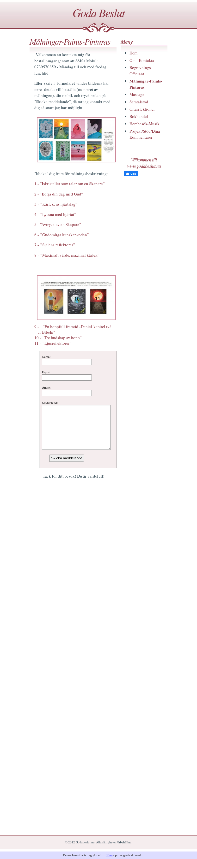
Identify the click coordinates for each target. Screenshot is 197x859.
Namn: (46, 357)
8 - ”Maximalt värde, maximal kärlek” (66, 255)
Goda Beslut (98, 12)
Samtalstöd (138, 102)
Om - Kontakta (141, 60)
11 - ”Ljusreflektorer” (53, 343)
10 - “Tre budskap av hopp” (58, 337)
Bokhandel (138, 116)
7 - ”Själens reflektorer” (54, 245)
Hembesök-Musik (144, 123)
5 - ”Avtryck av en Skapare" (57, 224)
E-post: (46, 372)
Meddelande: (50, 403)
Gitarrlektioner (142, 109)
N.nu (109, 855)
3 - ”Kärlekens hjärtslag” (55, 204)
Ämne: (46, 387)
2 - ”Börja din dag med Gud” (58, 194)
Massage (136, 94)
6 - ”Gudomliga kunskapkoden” (61, 234)
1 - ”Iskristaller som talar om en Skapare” (69, 183)
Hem (133, 53)
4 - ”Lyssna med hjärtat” (55, 214)
